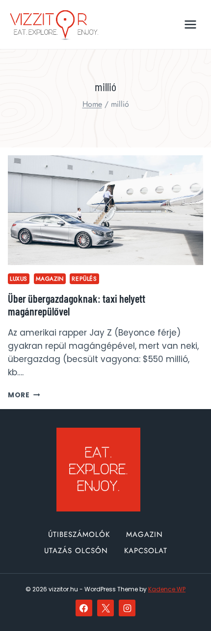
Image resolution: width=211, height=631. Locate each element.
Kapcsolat (145, 550)
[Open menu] (190, 24)
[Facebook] (84, 608)
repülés (84, 278)
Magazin (50, 278)
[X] (105, 608)
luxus (18, 278)
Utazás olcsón (76, 550)
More (24, 395)
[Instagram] (127, 608)
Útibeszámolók (79, 534)
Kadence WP (166, 589)
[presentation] (105, 210)
